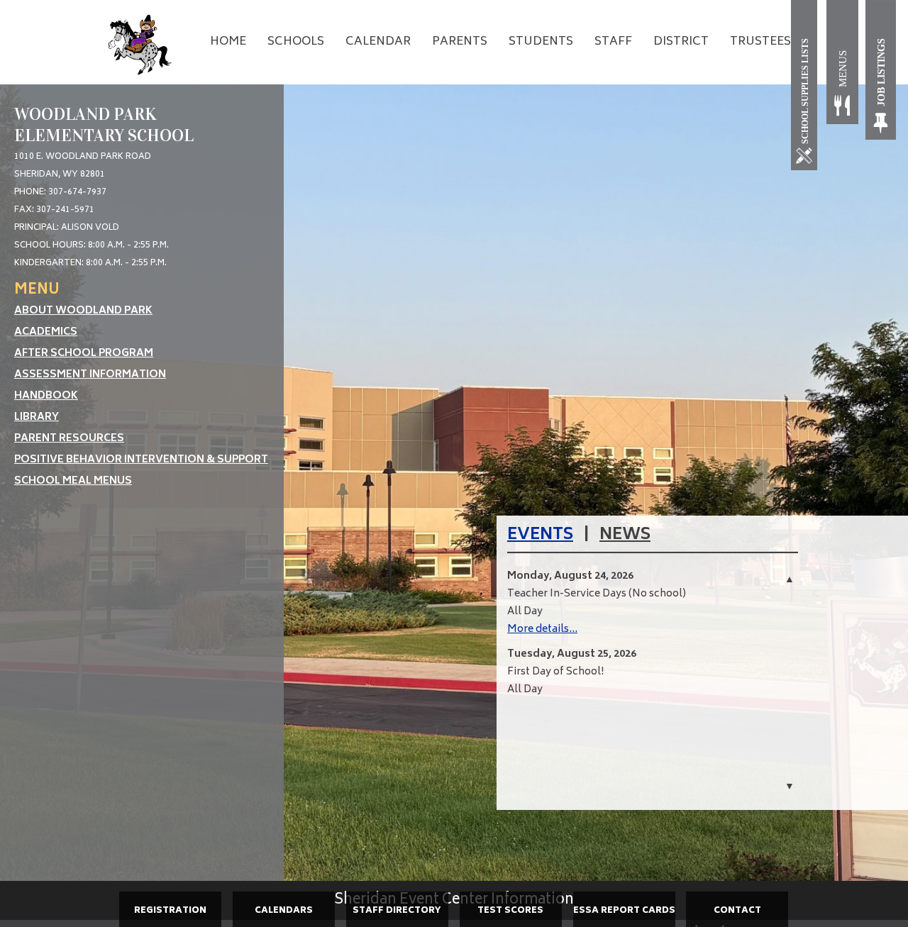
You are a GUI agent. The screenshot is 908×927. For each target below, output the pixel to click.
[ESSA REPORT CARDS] (624, 925)
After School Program (83, 353)
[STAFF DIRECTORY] (397, 925)
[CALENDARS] (284, 925)
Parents (459, 42)
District (681, 42)
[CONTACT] (737, 925)
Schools (295, 42)
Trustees (760, 42)
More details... (542, 629)
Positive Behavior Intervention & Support (141, 460)
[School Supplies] (807, 85)
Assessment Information (90, 375)
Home (228, 42)
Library (36, 417)
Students (541, 42)
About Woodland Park (83, 311)
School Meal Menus (73, 481)
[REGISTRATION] (170, 925)
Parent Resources (69, 439)
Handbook (46, 396)
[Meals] (842, 70)
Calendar (378, 42)
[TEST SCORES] (511, 925)
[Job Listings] (881, 70)
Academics (45, 332)
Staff (613, 42)
